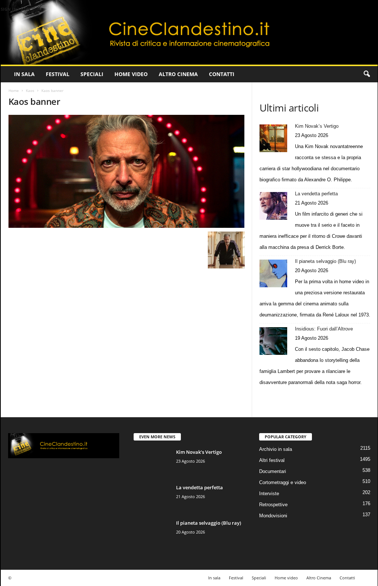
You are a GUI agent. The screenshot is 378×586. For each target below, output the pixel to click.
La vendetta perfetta (316, 193)
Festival (57, 74)
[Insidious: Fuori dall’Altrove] (273, 341)
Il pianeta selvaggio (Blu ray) (325, 261)
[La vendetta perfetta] (273, 206)
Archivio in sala (275, 449)
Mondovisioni (273, 515)
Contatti (221, 74)
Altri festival (272, 460)
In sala (24, 74)
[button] (366, 74)
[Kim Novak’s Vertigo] (273, 138)
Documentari (272, 471)
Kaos (30, 90)
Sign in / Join (15, 9)
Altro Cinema (178, 74)
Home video (131, 74)
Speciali (91, 74)
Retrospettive (273, 504)
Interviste (269, 493)
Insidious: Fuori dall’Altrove (324, 329)
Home (13, 90)
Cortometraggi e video (282, 482)
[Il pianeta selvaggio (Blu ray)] (273, 273)
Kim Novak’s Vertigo (317, 126)
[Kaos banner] (126, 171)
